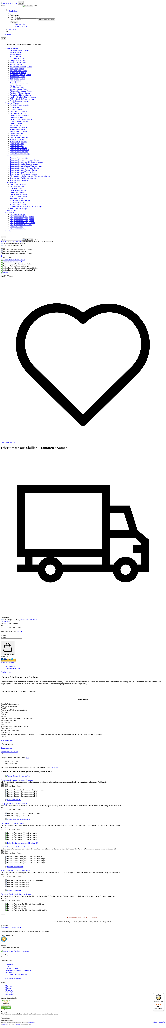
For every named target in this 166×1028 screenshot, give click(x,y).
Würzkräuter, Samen (17, 202)
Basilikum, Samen (16, 188)
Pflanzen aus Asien (16, 146)
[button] (11, 11)
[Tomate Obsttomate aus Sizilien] (13, 260)
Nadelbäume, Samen (17, 77)
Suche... (37, 6)
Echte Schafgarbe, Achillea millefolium (15, 847)
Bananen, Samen (16, 52)
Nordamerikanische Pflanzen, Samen (23, 97)
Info (27, 758)
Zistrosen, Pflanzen (17, 140)
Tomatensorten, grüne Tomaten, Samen (24, 164)
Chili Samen (9, 213)
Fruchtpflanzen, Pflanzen (19, 121)
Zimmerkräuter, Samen (18, 204)
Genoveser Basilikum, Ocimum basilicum (16, 894)
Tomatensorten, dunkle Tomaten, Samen (24, 160)
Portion (3, 637)
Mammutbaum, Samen (18, 73)
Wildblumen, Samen (17, 87)
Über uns (8, 986)
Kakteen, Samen (16, 65)
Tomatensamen (6, 748)
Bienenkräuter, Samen (18, 190)
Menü (3, 38)
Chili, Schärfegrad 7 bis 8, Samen (22, 221)
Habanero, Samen (16, 227)
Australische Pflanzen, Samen (20, 95)
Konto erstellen (19, 24)
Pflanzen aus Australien (18, 148)
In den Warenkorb (8, 654)
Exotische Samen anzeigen (19, 50)
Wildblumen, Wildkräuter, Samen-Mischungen (26, 206)
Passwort (13, 19)
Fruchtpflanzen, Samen (18, 63)
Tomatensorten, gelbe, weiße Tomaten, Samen (26, 162)
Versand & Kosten (12, 968)
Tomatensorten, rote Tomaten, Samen (23, 172)
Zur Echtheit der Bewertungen (16, 975)
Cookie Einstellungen (13, 978)
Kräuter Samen (10, 182)
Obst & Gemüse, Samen (18, 194)
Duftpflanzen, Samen (17, 60)
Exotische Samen (11, 48)
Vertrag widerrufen (158, 1022)
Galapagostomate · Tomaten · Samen (14, 804)
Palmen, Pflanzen (16, 136)
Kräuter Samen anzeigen (18, 184)
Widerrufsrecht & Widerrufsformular (18, 970)
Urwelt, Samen (15, 85)
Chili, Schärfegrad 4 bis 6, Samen (22, 219)
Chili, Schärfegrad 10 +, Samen (21, 225)
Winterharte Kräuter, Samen (20, 200)
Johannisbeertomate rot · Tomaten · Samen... (17, 780)
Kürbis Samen (10, 211)
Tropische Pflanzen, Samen (19, 83)
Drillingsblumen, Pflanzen (19, 115)
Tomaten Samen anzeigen (19, 158)
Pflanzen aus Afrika (17, 144)
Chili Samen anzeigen (18, 215)
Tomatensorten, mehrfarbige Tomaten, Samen (26, 166)
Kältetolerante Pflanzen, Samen (21, 67)
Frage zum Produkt (8, 662)
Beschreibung (10, 666)
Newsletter (9, 990)
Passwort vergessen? (21, 26)
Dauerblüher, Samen (17, 58)
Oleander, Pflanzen (16, 133)
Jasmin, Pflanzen (16, 125)
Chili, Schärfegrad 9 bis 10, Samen (22, 223)
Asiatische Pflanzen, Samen (20, 93)
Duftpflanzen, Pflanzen (18, 117)
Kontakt (8, 988)
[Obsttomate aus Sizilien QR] (11, 262)
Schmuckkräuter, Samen (18, 196)
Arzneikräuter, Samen (17, 186)
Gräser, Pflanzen (16, 123)
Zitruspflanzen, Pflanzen (18, 142)
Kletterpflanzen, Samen (18, 71)
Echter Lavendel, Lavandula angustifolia (15, 870)
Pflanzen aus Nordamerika (19, 150)
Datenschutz (9, 972)
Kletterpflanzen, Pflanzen (19, 127)
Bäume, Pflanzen (16, 109)
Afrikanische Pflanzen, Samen (21, 91)
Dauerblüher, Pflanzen (18, 113)
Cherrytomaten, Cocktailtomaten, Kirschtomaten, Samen (30, 176)
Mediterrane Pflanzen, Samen (20, 75)
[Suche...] (27, 6)
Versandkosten (31, 1022)
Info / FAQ (9, 992)
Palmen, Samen (15, 81)
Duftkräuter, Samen (17, 192)
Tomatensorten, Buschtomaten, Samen (23, 174)
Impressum (9, 964)
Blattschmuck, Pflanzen (18, 111)
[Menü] (162, 994)
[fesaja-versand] (9, 3)
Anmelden (54, 767)
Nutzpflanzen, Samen (17, 79)
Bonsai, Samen (15, 56)
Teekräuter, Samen (16, 198)
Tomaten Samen (11, 156)
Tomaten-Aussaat (7, 740)
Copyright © (9, 994)
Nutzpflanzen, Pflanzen (18, 131)
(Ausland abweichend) (29, 619)
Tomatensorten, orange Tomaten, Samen (24, 168)
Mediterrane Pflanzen (17, 129)
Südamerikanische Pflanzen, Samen (22, 99)
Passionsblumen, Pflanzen (19, 138)
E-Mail (12, 17)
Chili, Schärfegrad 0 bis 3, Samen (22, 217)
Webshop (18, 1024)
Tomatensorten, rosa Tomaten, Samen (23, 170)
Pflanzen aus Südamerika (19, 152)
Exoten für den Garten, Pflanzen (21, 119)
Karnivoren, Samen (17, 69)
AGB (7, 966)
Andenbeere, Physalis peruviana (12, 823)
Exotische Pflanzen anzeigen (20, 105)
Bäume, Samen (15, 54)
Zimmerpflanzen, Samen (18, 89)
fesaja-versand (5, 1024)
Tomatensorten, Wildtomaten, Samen (23, 178)
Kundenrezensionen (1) (13, 668)
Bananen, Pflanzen (16, 107)
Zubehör (8, 231)
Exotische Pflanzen (12, 103)
